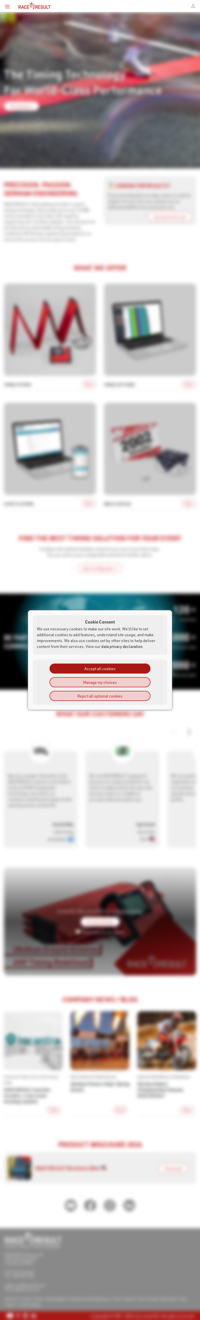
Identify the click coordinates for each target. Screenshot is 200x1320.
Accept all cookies (100, 668)
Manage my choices (100, 682)
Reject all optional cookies (99, 695)
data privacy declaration (121, 646)
